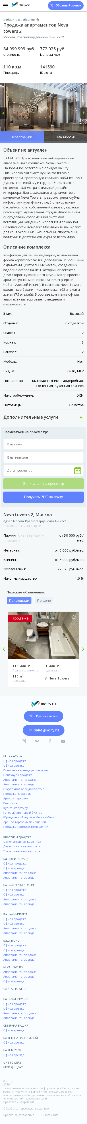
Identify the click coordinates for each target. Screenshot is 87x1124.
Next (81, 649)
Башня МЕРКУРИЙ (16, 999)
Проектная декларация (18, 1115)
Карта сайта (50, 1115)
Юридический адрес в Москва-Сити (28, 817)
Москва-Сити (12, 756)
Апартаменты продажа (20, 780)
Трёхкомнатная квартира (21, 851)
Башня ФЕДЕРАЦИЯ (16, 859)
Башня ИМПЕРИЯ (15, 914)
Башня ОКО (11, 941)
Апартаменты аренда (19, 784)
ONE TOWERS (12, 1062)
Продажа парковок (17, 794)
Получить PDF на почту (43, 497)
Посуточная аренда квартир (23, 789)
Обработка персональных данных (26, 1108)
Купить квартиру (15, 808)
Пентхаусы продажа (17, 775)
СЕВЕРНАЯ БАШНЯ (15, 1025)
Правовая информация (18, 1102)
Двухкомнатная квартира (21, 846)
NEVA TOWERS (13, 967)
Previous (5, 649)
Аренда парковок (16, 798)
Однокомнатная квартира (22, 842)
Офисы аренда (13, 766)
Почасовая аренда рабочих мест (27, 770)
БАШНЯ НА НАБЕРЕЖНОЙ (20, 1038)
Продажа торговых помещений (25, 827)
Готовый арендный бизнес (22, 813)
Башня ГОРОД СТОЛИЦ (19, 885)
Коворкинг (11, 803)
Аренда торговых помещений (24, 822)
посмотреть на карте (22, 525)
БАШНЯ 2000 (12, 1050)
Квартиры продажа (17, 837)
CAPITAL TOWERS (14, 989)
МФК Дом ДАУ (13, 1067)
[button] (3, 113)
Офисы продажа (14, 761)
